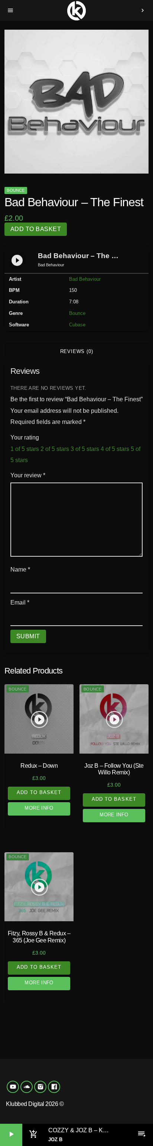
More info (39, 808)
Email (19, 602)
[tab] (76, 351)
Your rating (24, 437)
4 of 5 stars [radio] (115, 449)
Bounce (16, 190)
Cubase (77, 324)
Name (20, 569)
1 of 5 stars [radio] (24, 449)
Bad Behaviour (85, 279)
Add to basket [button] (39, 792)
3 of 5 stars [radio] (85, 449)
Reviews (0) (76, 351)
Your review (27, 475)
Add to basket (35, 229)
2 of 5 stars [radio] (54, 449)
